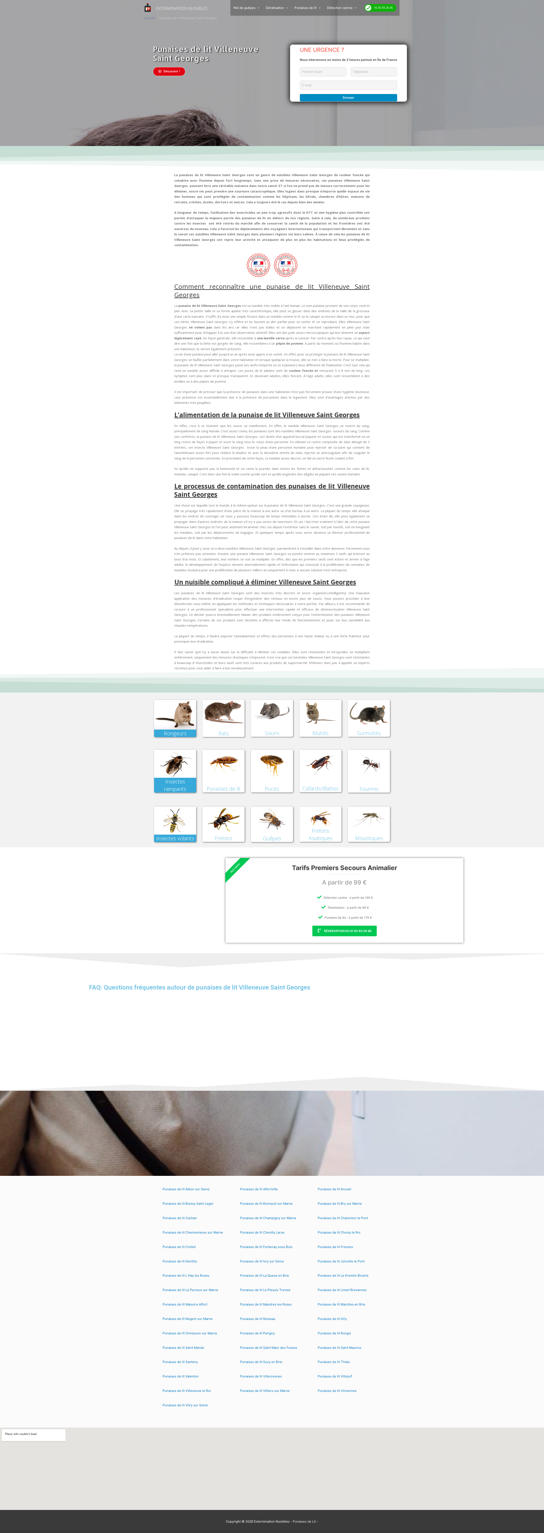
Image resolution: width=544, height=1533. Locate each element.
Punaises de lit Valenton (181, 1376)
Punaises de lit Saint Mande (183, 1348)
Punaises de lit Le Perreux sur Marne (190, 1290)
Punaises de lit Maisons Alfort (185, 1304)
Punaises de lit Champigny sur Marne (268, 1218)
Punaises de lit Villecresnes (261, 1376)
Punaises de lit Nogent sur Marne (188, 1319)
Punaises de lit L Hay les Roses (186, 1275)
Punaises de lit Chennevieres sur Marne (193, 1232)
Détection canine (340, 8)
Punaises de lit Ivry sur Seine (262, 1261)
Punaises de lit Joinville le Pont (341, 1261)
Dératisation (275, 8)
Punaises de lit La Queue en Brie (264, 1275)
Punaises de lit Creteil (179, 1247)
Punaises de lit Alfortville (259, 1189)
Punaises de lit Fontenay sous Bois (266, 1247)
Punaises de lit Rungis (334, 1333)
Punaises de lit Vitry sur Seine (185, 1405)
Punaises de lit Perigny (257, 1333)
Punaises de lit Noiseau (257, 1319)
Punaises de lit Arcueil (334, 1189)
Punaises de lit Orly (332, 1319)
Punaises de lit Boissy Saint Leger (188, 1204)
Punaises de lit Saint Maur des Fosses (268, 1348)
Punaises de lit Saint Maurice (339, 1348)
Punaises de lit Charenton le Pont (343, 1218)
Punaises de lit (306, 8)
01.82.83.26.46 (383, 7)
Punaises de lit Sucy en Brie (261, 1362)
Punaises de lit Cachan (180, 1218)
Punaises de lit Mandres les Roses (266, 1304)
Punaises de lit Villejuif (335, 1376)
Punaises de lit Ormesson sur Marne (190, 1333)
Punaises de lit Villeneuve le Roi (187, 1391)
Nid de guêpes (244, 8)
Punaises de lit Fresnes (335, 1247)
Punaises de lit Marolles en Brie (341, 1304)
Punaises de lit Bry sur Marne (340, 1204)
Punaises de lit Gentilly (180, 1261)
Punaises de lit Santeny (180, 1362)
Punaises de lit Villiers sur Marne (265, 1391)
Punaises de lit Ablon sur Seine (186, 1189)
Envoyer (348, 98)
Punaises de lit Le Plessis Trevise (265, 1290)
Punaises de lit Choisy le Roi (339, 1232)
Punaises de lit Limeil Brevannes (342, 1290)
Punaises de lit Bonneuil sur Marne (266, 1204)
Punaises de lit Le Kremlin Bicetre (343, 1275)
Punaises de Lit (304, 1521)
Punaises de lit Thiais (334, 1362)
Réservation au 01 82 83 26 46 (275, 931)
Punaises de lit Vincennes (337, 1391)
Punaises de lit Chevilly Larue (262, 1232)
